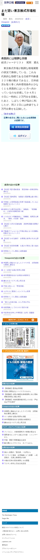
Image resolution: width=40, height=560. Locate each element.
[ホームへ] (15, 3)
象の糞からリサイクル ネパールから (18, 443)
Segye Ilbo (5, 518)
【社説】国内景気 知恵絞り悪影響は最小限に (20, 197)
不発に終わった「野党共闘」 (14, 286)
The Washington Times (9, 515)
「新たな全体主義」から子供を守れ (16, 302)
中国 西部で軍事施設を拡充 (15, 440)
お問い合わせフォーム (9, 534)
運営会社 (5, 545)
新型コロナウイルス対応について (13, 527)
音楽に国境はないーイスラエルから (17, 391)
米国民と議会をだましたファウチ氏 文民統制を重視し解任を (20, 264)
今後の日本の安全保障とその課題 (16, 460)
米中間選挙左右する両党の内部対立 (16, 275)
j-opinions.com (6, 541)
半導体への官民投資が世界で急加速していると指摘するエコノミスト (20, 203)
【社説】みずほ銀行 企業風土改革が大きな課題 (20, 239)
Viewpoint (5, 22)
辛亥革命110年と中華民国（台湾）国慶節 (18, 313)
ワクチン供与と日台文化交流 (15, 463)
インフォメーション (8, 538)
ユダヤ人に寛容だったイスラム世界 (16, 291)
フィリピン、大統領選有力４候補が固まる (20, 432)
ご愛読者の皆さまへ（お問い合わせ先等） (15, 531)
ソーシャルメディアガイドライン (13, 552)
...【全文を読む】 (8, 114)
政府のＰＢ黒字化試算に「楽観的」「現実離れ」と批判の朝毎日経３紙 (20, 210)
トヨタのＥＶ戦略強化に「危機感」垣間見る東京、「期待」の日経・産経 (20, 217)
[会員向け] (15, 22)
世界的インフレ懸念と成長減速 (15, 251)
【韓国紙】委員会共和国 (13, 388)
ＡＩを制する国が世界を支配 (14, 270)
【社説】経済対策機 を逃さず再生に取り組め (20, 246)
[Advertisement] (20, 163)
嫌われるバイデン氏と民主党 (14, 281)
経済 (27, 19)
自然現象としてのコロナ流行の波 (15, 307)
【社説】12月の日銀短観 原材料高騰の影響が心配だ (21, 225)
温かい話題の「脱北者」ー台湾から (17, 452)
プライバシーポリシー (9, 548)
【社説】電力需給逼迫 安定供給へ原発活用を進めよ (20, 190)
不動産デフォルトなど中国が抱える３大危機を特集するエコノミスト (20, 232)
